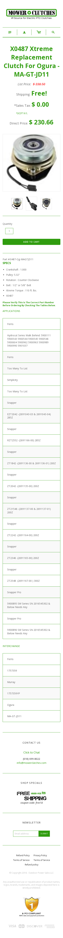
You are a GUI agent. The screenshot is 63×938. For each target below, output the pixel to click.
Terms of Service (21, 860)
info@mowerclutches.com (31, 762)
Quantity (7, 223)
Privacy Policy (40, 855)
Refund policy (31, 864)
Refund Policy (23, 855)
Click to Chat (31, 752)
